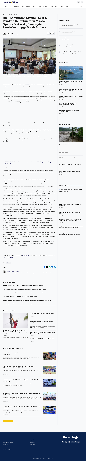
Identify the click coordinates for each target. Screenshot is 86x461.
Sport (40, 6)
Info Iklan (5, 451)
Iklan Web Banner (7, 449)
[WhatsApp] (78, 442)
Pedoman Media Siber (8, 442)
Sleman (27, 84)
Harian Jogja (25, 255)
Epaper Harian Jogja (8, 257)
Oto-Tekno (28, 6)
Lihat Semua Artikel (8, 421)
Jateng (45, 6)
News (10, 6)
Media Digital (10, 33)
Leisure (56, 6)
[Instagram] (69, 442)
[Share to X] (47, 267)
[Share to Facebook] (44, 267)
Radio (62, 6)
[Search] (78, 2)
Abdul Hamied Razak (13, 271)
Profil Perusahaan (7, 446)
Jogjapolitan (16, 6)
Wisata (34, 6)
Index (81, 6)
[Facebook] (63, 442)
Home (5, 6)
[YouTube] (72, 442)
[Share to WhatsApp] (49, 267)
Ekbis (23, 6)
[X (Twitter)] (66, 442)
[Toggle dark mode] (82, 2)
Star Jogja (32, 444)
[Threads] (75, 442)
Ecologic (51, 6)
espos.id (32, 439)
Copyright (5, 444)
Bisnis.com (32, 442)
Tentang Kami (6, 439)
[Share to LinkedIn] (52, 267)
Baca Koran (68, 6)
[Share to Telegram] (55, 267)
